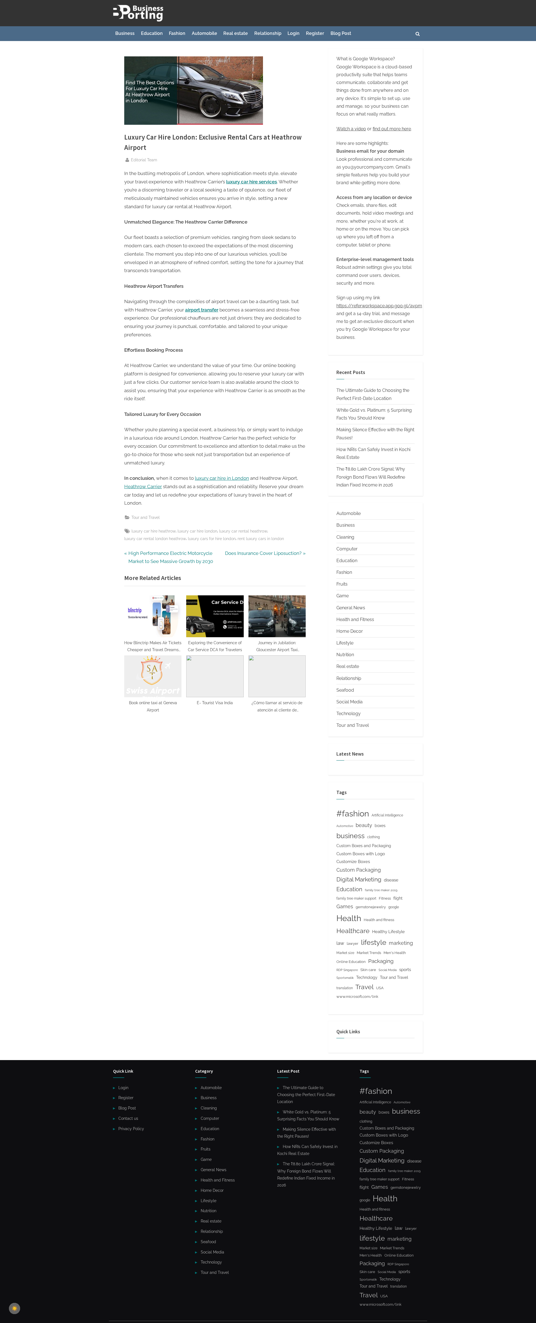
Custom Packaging (358, 870)
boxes (380, 825)
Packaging (381, 961)
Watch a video (351, 128)
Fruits (342, 584)
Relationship (267, 33)
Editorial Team (144, 159)
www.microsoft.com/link (357, 996)
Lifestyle (344, 643)
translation (344, 988)
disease (391, 880)
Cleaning (345, 537)
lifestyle (373, 942)
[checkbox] (14, 1308)
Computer (347, 549)
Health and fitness (379, 920)
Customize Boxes (353, 861)
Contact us (128, 1118)
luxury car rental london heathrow (155, 538)
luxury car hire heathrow (153, 531)
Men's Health (395, 953)
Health (348, 918)
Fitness (385, 898)
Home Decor (349, 631)
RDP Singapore (347, 970)
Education (152, 33)
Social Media (349, 701)
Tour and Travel (145, 517)
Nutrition (345, 654)
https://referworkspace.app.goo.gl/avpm (379, 305)
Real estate (235, 33)
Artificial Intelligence (387, 815)
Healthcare (353, 930)
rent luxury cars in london (261, 538)
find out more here (392, 128)
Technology (348, 713)
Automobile (204, 33)
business (350, 835)
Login (294, 33)
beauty (364, 825)
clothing (373, 837)
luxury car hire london (197, 531)
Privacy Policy (131, 1128)
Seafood (345, 690)
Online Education (351, 962)
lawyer (352, 943)
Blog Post (341, 33)
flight (398, 898)
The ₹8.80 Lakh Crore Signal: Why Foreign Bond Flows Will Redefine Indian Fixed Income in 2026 (370, 477)
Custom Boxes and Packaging (363, 845)
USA (380, 988)
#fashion (352, 813)
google (393, 907)
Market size (345, 953)
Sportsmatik (345, 978)
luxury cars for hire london (212, 538)
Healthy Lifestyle (388, 931)
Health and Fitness (355, 619)
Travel (364, 987)
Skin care (368, 970)
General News (350, 607)
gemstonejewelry (371, 907)
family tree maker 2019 (381, 890)
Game (342, 595)
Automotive (344, 826)
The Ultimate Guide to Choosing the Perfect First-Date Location (306, 1094)
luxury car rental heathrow (243, 531)
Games (344, 906)
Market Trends (369, 953)
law (340, 943)
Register (315, 33)
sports (405, 969)
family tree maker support (356, 898)
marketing (401, 943)
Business (125, 33)
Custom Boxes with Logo (360, 853)
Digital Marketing (358, 879)
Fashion (177, 33)
